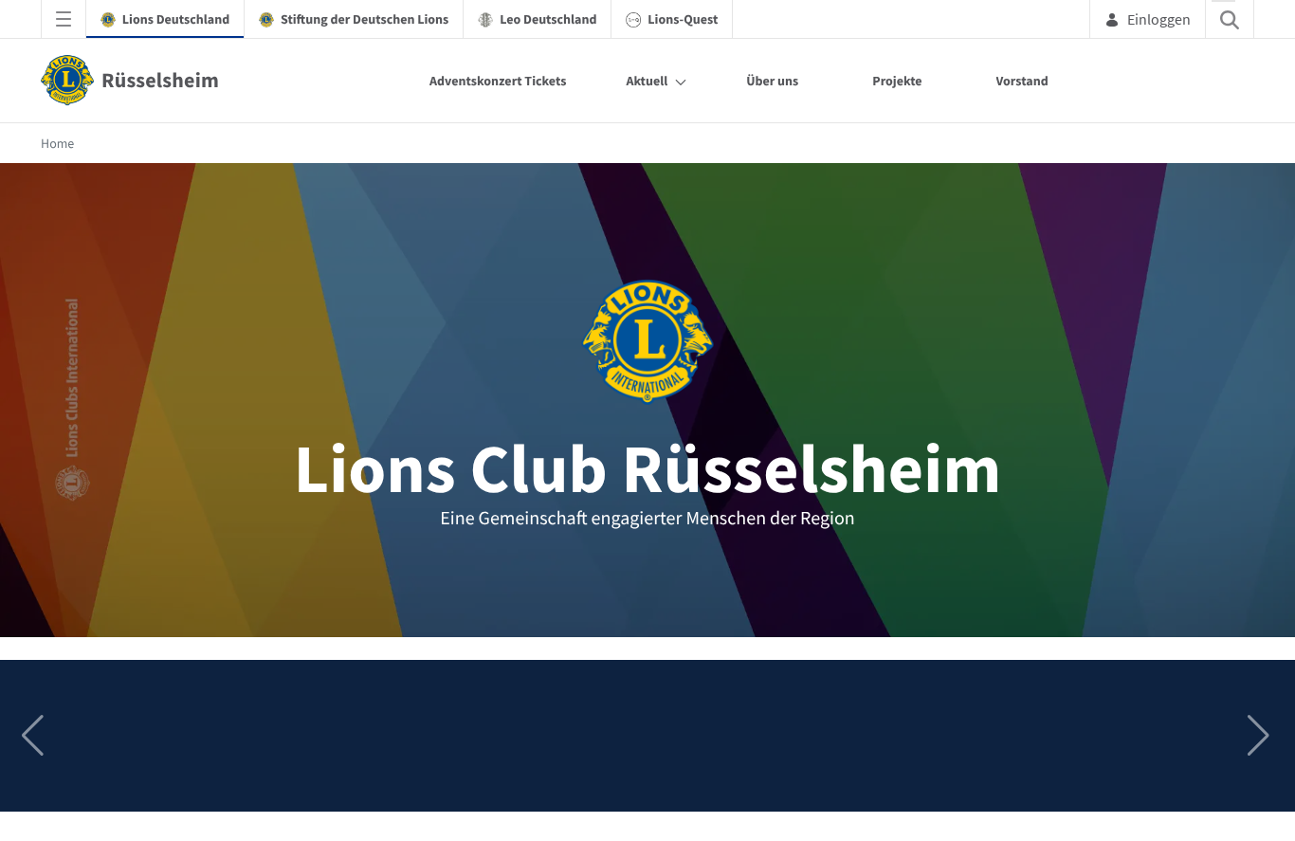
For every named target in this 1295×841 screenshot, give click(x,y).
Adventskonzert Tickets (497, 80)
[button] (1260, 736)
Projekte (896, 80)
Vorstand (1022, 80)
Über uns (772, 80)
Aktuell (646, 80)
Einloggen (1159, 18)
